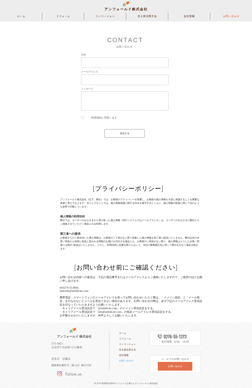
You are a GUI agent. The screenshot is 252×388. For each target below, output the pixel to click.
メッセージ (87, 88)
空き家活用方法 (127, 349)
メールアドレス (89, 71)
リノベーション (127, 344)
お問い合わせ (126, 360)
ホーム (122, 333)
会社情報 (124, 355)
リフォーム (125, 339)
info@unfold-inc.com (76, 290)
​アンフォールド (118, 9)
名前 (83, 54)
